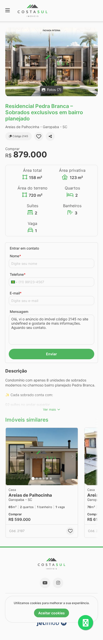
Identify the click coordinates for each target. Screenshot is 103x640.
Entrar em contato (24, 248)
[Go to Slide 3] (40, 478)
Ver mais (49, 409)
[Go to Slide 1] (33, 478)
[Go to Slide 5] (47, 478)
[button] (51, 62)
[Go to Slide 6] (51, 478)
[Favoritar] (38, 136)
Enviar (51, 354)
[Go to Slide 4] (44, 478)
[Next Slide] (94, 62)
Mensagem (19, 311)
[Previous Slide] (9, 62)
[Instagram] (58, 583)
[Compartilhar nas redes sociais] (50, 136)
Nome (15, 256)
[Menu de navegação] (7, 10)
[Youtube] (45, 583)
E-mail (16, 293)
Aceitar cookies (51, 613)
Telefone (18, 274)
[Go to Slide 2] (37, 478)
